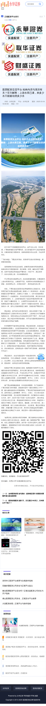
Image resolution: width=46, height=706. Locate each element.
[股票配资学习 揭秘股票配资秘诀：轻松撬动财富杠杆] (11, 524)
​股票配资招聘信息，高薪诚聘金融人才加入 (21, 666)
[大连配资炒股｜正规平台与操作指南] (10, 625)
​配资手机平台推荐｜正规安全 (16, 673)
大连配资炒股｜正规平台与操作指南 (16, 603)
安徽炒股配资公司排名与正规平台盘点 (17, 585)
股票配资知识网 (20, 688)
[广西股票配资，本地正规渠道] (34, 524)
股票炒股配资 (37, 688)
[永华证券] (10, 4)
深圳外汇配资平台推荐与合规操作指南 (17, 580)
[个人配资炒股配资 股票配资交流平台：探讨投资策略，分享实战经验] (11, 542)
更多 (41, 16)
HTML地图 (34, 696)
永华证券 (6, 688)
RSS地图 (27, 696)
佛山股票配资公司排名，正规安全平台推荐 (19, 598)
